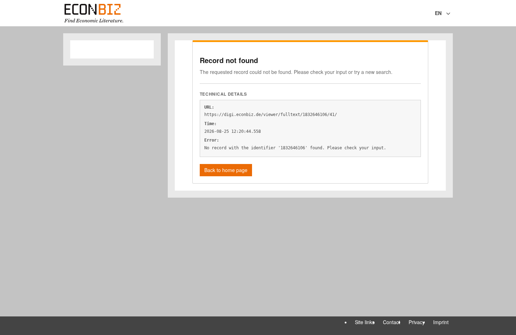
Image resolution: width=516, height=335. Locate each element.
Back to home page (225, 169)
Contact (391, 322)
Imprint (441, 322)
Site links (365, 322)
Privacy (417, 322)
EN (438, 12)
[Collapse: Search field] (452, 13)
